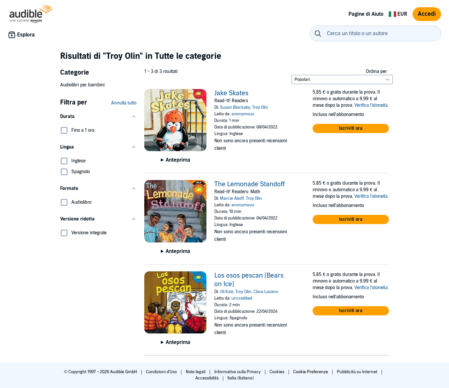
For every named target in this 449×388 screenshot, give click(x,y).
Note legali (196, 372)
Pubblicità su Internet (357, 372)
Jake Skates (231, 93)
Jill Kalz (226, 291)
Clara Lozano (265, 291)
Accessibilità (207, 378)
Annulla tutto (123, 103)
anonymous (242, 114)
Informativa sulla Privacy (238, 372)
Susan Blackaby (235, 107)
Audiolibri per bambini (82, 85)
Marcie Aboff (232, 198)
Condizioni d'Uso (162, 372)
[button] (98, 116)
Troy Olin (260, 107)
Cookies (277, 372)
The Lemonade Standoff (249, 184)
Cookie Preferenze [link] (310, 372)
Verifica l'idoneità (371, 105)
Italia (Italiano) (240, 378)
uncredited (241, 298)
